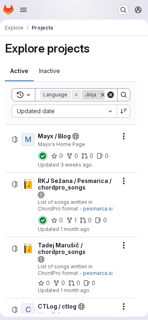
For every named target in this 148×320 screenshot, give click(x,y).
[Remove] (103, 95)
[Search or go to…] (123, 10)
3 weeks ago (76, 165)
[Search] (123, 94)
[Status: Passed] (43, 156)
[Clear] (111, 95)
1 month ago (75, 229)
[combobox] (64, 111)
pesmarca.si (98, 209)
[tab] (19, 71)
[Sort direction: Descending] (123, 111)
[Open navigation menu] (23, 9)
